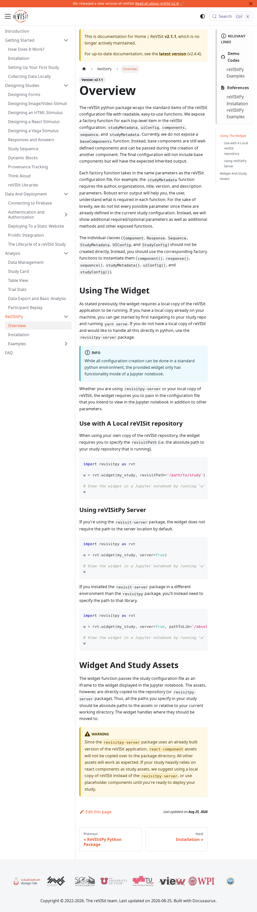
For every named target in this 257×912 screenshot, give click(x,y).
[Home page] (84, 69)
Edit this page (98, 812)
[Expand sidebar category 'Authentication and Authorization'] (66, 214)
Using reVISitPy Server (235, 163)
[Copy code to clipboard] (201, 463)
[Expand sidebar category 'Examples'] (66, 344)
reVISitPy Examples (236, 73)
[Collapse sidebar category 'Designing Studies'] (66, 85)
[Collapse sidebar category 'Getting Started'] (66, 40)
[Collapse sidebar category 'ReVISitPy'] (66, 317)
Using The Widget (233, 135)
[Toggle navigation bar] (8, 16)
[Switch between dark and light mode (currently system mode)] (203, 16)
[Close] (250, 3)
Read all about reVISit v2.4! (157, 3)
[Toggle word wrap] (192, 463)
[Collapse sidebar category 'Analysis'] (66, 253)
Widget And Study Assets (233, 176)
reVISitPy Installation (237, 100)
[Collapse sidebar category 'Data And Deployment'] (66, 194)
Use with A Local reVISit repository (236, 148)
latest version (172, 54)
